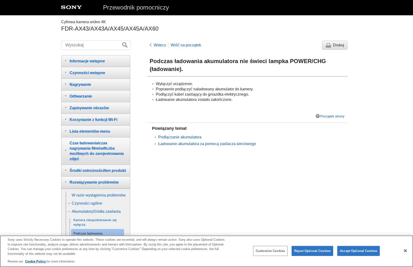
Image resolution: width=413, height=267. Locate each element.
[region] (206, 251)
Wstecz (160, 45)
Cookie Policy (36, 261)
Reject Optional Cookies (312, 251)
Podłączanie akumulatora (179, 137)
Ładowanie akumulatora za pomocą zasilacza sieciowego (207, 144)
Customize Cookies (270, 251)
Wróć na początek (186, 45)
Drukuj (338, 45)
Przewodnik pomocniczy (136, 7)
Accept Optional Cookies (358, 251)
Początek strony (332, 116)
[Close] (405, 250)
